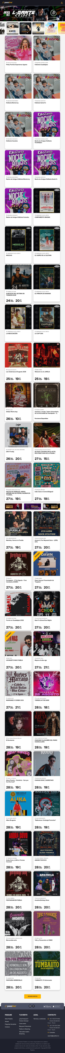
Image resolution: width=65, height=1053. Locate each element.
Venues (7, 1021)
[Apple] (56, 1006)
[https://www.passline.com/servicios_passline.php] (32, 506)
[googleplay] (48, 1006)
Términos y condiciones (39, 1019)
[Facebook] (30, 1006)
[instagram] (33, 1006)
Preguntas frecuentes (10, 1024)
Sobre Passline (9, 1019)
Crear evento (22, 1023)
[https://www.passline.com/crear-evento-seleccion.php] (13, 506)
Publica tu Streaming (24, 1029)
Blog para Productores (25, 1026)
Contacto (7, 1027)
